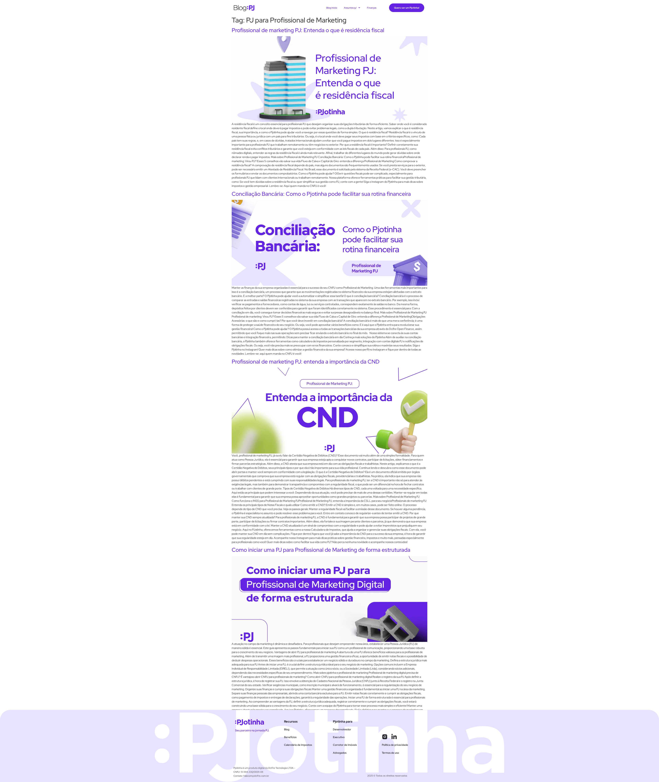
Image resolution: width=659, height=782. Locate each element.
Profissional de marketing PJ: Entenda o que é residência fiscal (308, 30)
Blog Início (331, 7)
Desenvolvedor (342, 729)
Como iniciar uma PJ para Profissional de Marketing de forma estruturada (321, 549)
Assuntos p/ (350, 7)
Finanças (371, 7)
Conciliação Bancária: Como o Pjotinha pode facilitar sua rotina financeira (321, 193)
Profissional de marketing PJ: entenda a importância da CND (305, 361)
